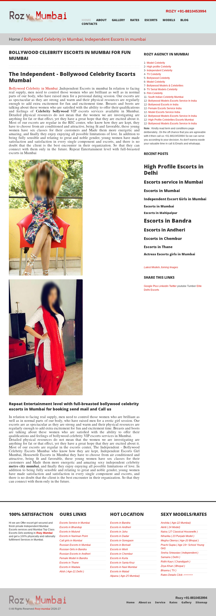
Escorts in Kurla (119, 558)
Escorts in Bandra (168, 220)
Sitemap (201, 602)
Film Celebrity (155, 93)
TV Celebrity (154, 74)
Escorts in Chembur (163, 238)
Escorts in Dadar (119, 536)
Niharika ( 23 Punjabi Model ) (177, 536)
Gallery (118, 20)
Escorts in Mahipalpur (160, 213)
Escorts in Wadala (69, 567)
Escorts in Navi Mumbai (123, 567)
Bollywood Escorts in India (163, 104)
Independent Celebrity (159, 70)
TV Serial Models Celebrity (162, 89)
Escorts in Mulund (69, 531)
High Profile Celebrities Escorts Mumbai (171, 119)
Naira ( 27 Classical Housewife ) (179, 531)
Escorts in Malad (119, 571)
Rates (134, 20)
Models (169, 20)
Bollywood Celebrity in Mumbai (33, 88)
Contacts (89, 24)
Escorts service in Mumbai (173, 182)
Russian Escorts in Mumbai (75, 544)
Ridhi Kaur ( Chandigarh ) (175, 561)
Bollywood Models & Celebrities (165, 85)
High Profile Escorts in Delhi (174, 169)
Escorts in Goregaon (122, 540)
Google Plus (151, 286)
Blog (184, 20)
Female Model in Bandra (73, 558)
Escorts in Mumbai (162, 190)
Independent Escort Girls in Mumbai (175, 199)
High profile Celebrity (159, 66)
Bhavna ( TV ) (168, 570)
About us (145, 602)
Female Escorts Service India (165, 108)
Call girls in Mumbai (70, 540)
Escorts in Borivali (120, 544)
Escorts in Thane (158, 247)
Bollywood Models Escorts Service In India (172, 100)
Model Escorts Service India (164, 112)
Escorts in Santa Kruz (122, 562)
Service (160, 602)
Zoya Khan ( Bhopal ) (173, 566)
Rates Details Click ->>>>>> (177, 574)
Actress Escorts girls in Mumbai (169, 254)
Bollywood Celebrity (158, 78)
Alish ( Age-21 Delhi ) (71, 571)
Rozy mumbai (42, 608)
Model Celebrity (156, 62)
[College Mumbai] (46, 161)
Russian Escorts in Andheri (74, 553)
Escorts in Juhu (119, 531)
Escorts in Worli (119, 549)
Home (86, 20)
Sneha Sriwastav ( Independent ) (179, 552)
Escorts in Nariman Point (73, 536)
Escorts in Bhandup (70, 527)
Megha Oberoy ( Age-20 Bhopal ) (180, 540)
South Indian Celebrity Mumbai (166, 96)
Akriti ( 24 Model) (170, 527)
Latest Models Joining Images (161, 267)
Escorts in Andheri (164, 230)
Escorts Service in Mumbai (74, 522)
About (101, 20)
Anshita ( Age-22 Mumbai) (176, 522)
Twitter (173, 286)
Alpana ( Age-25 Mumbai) (125, 575)
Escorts (150, 20)
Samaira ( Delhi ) (170, 557)
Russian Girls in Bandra (73, 549)
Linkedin (164, 286)
